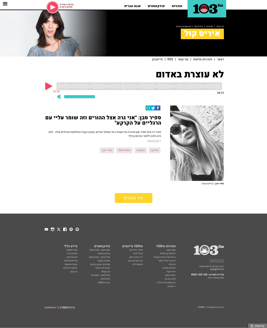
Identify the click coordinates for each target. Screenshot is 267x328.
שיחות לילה (138, 264)
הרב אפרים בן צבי (135, 261)
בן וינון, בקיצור (104, 253)
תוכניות (209, 26)
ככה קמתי (105, 271)
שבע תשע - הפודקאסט (99, 250)
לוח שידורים (72, 257)
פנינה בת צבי (170, 279)
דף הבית (220, 26)
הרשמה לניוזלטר (70, 268)
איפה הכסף (170, 275)
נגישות (259, 326)
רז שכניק (171, 286)
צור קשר (183, 59)
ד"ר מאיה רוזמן (136, 257)
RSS (170, 59)
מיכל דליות (138, 253)
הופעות (141, 150)
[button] (177, 5)
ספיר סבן (107, 150)
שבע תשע (171, 250)
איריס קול (198, 26)
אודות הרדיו (72, 253)
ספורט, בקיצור (103, 261)
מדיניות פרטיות (70, 261)
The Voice (124, 150)
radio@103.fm (217, 269)
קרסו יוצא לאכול (102, 268)
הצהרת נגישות (71, 264)
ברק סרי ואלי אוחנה (167, 261)
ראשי (220, 59)
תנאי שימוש (72, 250)
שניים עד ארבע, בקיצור (100, 264)
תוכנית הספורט (169, 268)
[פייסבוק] (157, 107)
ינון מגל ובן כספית (168, 253)
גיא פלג (172, 264)
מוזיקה (154, 150)
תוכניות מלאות (202, 59)
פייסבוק (157, 59)
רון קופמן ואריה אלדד (166, 282)
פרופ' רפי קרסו (136, 250)
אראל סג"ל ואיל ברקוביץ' (164, 257)
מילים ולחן (105, 279)
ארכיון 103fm (103, 282)
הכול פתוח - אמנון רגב (100, 275)
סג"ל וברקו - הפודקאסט (99, 257)
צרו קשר (73, 271)
